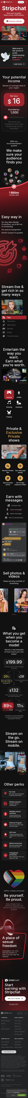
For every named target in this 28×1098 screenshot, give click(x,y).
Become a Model (15, 21)
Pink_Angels (21, 774)
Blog (4, 1023)
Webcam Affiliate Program (7, 1047)
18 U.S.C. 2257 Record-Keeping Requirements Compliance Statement (11, 1085)
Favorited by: (14, 111)
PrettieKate (23, 459)
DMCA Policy (17, 1026)
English (20, 1013)
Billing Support (17, 1044)
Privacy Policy (17, 1020)
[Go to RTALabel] (3, 1076)
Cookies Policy (17, 1029)
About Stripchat (6, 1020)
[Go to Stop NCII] (10, 1080)
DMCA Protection (18, 1047)
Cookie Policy (16, 1092)
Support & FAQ (17, 1041)
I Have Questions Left (9, 1051)
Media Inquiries (6, 1029)
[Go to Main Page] (8, 2)
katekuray (14, 614)
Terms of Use (17, 1023)
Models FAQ (13, 1004)
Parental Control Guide (19, 1031)
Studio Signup (4, 1044)
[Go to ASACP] (8, 1076)
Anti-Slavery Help (18, 1034)
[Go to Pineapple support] (2, 1080)
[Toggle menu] (1, 2)
